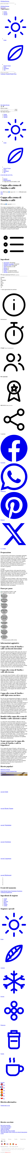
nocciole (6, 272)
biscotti (5, 269)
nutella (5, 270)
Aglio (5, 900)
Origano (5, 904)
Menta (5, 902)
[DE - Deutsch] (5, 1144)
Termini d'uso (23, 1139)
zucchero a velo (7, 265)
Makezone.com (7, 1152)
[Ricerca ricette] (2, 107)
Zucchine (6, 901)
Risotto (12, 74)
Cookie (15, 1139)
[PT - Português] (13, 1144)
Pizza (15, 74)
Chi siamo (3, 1139)
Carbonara (3, 74)
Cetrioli (5, 905)
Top (4, 69)
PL (12, 175)
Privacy (9, 1139)
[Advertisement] (14, 89)
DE (6, 175)
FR (4, 175)
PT (10, 175)
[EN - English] (2, 1144)
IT (1, 175)
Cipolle (5, 898)
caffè (5, 266)
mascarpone (6, 262)
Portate (5, 11)
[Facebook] (2, 1141)
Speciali (5, 14)
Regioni (5, 13)
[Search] (16, 110)
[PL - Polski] (16, 1144)
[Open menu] (3, 107)
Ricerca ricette (3, 7)
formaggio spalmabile (9, 264)
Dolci (5, 67)
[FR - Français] (7, 1144)
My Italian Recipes (5, 105)
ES (8, 175)
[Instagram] (4, 1141)
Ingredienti (6, 68)
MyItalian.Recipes (5, 1)
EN (3, 175)
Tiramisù (8, 74)
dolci (2, 192)
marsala (5, 268)
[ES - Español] (10, 1144)
